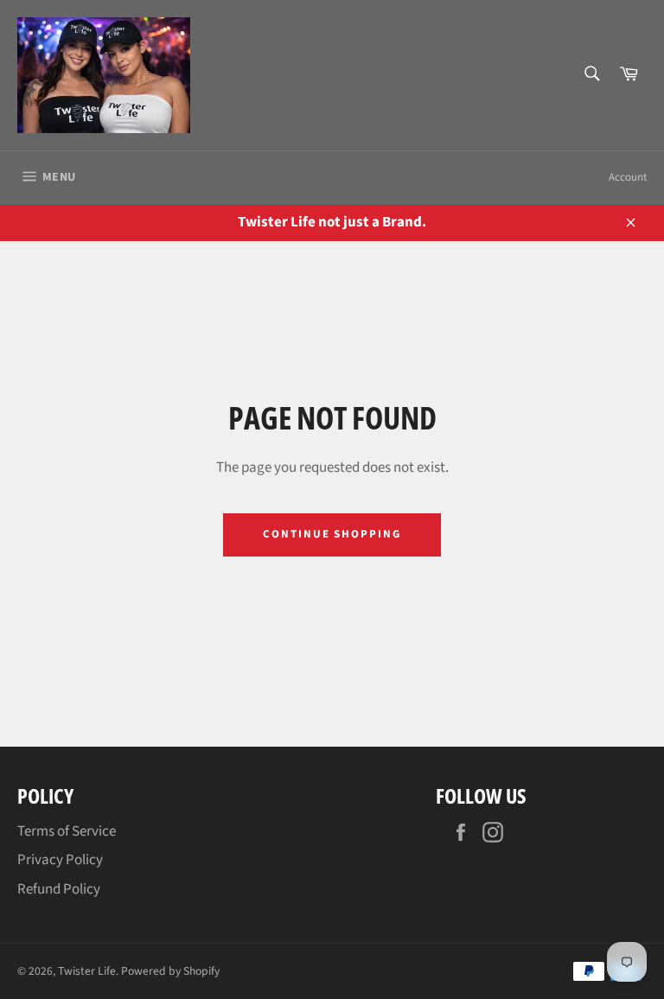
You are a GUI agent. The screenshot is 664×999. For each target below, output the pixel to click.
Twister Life (87, 971)
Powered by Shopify (170, 971)
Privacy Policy (60, 859)
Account (628, 177)
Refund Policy (58, 889)
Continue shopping (332, 534)
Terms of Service (66, 831)
